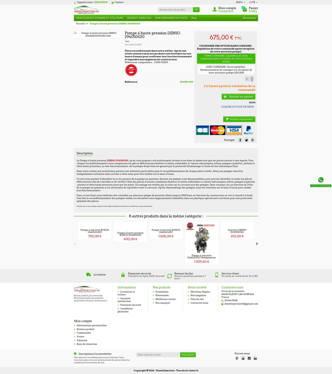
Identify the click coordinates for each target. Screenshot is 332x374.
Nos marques (162, 303)
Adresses (82, 340)
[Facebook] (237, 358)
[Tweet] (246, 140)
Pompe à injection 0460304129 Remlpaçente (201, 256)
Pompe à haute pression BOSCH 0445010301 (130, 234)
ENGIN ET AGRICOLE (139, 18)
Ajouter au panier (241, 96)
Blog (193, 18)
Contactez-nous (199, 303)
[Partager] (240, 140)
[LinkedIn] (255, 358)
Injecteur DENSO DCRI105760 (237, 231)
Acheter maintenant (239, 119)
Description (85, 153)
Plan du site (197, 299)
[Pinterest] (252, 140)
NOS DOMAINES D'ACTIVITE (171, 18)
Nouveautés (249, 18)
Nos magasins (198, 295)
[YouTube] (243, 358)
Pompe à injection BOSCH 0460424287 (166, 231)
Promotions (161, 291)
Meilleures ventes (165, 299)
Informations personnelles (92, 325)
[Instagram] (249, 358)
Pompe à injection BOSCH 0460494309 (95, 231)
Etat (127, 41)
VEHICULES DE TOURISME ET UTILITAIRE (99, 18)
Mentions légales (200, 291)
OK (196, 9)
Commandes (84, 333)
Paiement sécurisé (130, 305)
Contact (119, 2)
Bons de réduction (87, 344)
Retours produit (85, 329)
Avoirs (80, 336)
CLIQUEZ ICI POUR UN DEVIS (237, 106)
